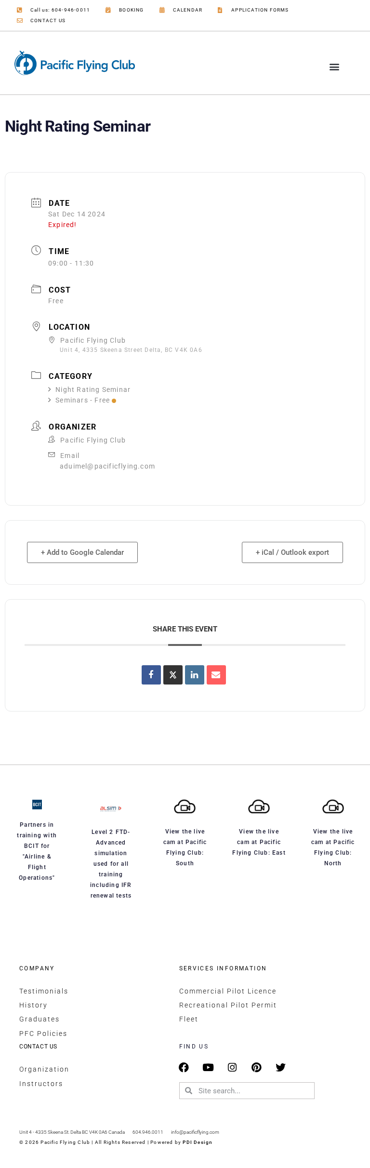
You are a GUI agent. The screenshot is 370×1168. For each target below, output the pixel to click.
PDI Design (197, 1142)
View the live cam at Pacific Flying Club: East (258, 842)
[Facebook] (184, 1067)
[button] (334, 67)
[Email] (216, 675)
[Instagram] (232, 1067)
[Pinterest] (256, 1067)
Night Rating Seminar (93, 389)
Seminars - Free (82, 400)
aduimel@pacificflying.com (107, 466)
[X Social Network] (173, 675)
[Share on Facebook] (151, 675)
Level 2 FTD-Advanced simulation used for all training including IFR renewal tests (111, 864)
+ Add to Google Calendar (82, 552)
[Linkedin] (194, 675)
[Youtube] (208, 1067)
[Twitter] (281, 1067)
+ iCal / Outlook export (292, 552)
